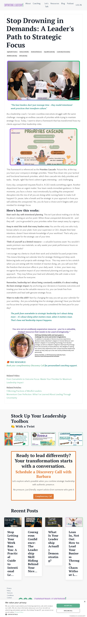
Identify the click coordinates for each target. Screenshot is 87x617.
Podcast (70, 4)
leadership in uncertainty (63, 52)
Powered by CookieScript (77, 616)
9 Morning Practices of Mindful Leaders (24, 391)
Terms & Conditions (10, 594)
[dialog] (43, 608)
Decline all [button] (68, 611)
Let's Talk (46, 5)
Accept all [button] (68, 605)
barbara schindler (24, 52)
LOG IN (79, 5)
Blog (63, 4)
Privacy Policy (9, 590)
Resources (55, 4)
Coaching (36, 4)
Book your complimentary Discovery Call (26, 365)
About (28, 4)
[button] (29, 614)
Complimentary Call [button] (43, 496)
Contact (9, 598)
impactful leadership (49, 52)
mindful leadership (12, 55)
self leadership (23, 55)
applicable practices (12, 52)
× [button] (84, 601)
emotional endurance (36, 52)
